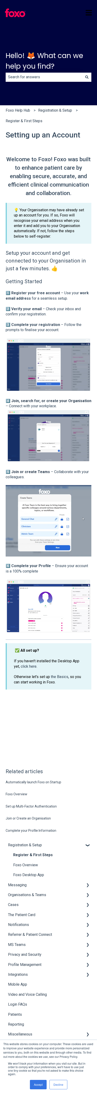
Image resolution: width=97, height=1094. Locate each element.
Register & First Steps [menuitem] (33, 855)
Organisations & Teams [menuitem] (27, 895)
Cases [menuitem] (13, 904)
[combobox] (44, 77)
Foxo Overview (16, 794)
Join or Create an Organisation (28, 818)
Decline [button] (58, 1084)
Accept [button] (38, 1084)
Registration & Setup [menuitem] (25, 845)
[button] (87, 845)
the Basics (59, 676)
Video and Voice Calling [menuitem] (27, 994)
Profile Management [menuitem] (24, 964)
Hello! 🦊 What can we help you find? (44, 61)
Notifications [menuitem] (18, 924)
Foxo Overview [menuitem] (25, 865)
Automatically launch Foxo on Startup (33, 782)
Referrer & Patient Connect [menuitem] (30, 934)
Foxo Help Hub (18, 110)
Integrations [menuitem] (18, 974)
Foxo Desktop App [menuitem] (28, 875)
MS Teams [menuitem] (17, 944)
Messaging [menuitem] (17, 885)
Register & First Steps (24, 121)
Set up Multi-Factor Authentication (31, 806)
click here (28, 666)
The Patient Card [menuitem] (21, 915)
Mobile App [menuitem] (17, 984)
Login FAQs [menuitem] (17, 1004)
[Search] (86, 77)
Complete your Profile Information (31, 830)
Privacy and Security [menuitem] (24, 954)
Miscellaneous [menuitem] (20, 1034)
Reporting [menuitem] (16, 1024)
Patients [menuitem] (15, 1014)
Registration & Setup (55, 110)
